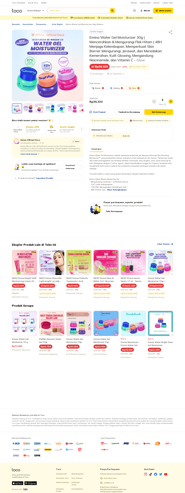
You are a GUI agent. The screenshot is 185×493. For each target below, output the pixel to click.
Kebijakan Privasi (60, 490)
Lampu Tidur (167, 3)
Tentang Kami (61, 474)
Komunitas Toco (62, 478)
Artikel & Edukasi (62, 482)
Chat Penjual (99, 112)
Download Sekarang (70, 167)
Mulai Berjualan (77, 474)
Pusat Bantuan (77, 489)
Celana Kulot (145, 3)
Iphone (157, 3)
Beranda (16, 24)
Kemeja (134, 3)
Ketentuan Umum (75, 483)
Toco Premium (77, 478)
